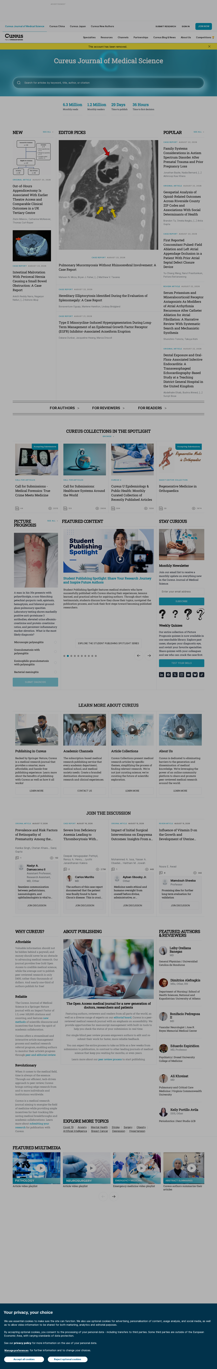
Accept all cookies (24, 1359)
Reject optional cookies (67, 1359)
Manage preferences (16, 1350)
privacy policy (22, 1343)
